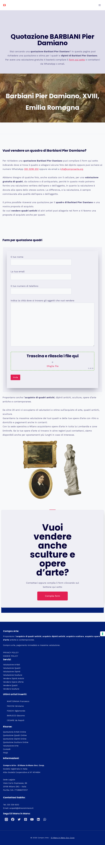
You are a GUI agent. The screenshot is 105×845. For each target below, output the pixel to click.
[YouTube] (32, 819)
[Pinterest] (25, 819)
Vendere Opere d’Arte (13, 682)
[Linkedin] (38, 819)
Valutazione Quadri (11, 668)
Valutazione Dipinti (11, 671)
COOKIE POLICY (10, 656)
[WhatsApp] (44, 819)
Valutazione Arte (10, 746)
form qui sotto (77, 59)
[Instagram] (6, 819)
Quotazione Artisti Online (14, 732)
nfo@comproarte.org (72, 169)
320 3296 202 (31, 169)
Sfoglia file (53, 366)
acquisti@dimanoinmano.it (21, 808)
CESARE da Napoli (15, 720)
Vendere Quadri (10, 685)
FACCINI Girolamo (15, 706)
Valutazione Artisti (11, 664)
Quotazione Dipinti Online (14, 739)
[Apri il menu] (99, 5)
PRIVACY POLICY (11, 652)
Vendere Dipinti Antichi (13, 678)
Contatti (6, 749)
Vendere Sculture (11, 689)
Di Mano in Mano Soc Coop (63, 838)
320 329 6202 (13, 805)
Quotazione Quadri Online (15, 735)
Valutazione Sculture (12, 675)
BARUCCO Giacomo (16, 715)
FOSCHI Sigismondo (16, 711)
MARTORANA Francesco (18, 701)
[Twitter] (19, 819)
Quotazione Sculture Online (15, 742)
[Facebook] (12, 819)
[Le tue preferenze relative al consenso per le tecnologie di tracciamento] (102, 633)
